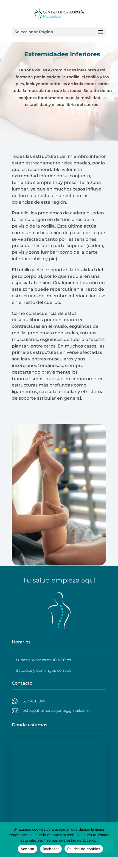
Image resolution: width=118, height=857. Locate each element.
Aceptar (28, 849)
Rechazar (51, 849)
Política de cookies (83, 849)
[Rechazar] (111, 839)
